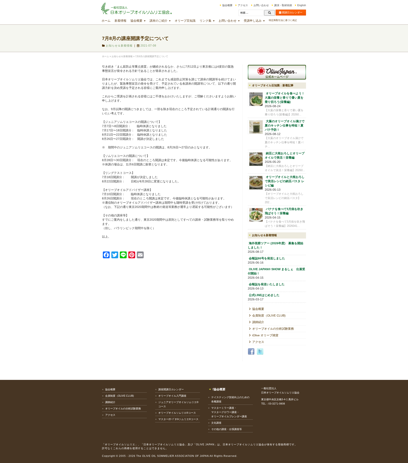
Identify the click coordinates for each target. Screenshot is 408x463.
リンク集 (205, 20)
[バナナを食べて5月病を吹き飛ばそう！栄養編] (255, 215)
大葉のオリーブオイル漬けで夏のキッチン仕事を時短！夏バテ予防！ (285, 125)
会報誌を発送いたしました (267, 284)
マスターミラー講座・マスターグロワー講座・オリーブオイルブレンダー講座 (229, 412)
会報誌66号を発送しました (267, 258)
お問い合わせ (261, 5)
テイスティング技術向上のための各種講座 (230, 399)
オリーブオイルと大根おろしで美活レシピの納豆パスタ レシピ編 (285, 181)
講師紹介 (258, 322)
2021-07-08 (148, 45)
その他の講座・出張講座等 (226, 429)
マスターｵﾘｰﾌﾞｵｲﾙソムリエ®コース (178, 419)
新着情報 (120, 20)
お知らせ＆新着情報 (119, 45)
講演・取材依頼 (283, 5)
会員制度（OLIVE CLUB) (269, 315)
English (301, 5)
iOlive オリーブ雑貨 (265, 335)
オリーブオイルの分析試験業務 (273, 328)
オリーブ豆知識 (185, 20)
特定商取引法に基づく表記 (283, 20)
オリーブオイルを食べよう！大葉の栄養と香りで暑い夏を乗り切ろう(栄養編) (285, 98)
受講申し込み (253, 20)
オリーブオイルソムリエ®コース (177, 412)
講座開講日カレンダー (171, 389)
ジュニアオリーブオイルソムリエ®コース (178, 404)
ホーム (106, 20)
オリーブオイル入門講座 (172, 395)
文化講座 (216, 422)
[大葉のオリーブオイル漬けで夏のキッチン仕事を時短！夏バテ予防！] (255, 127)
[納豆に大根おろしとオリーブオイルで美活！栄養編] (255, 159)
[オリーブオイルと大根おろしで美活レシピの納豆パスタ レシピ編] (255, 183)
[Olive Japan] (277, 72)
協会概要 (227, 5)
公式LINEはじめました (264, 295)
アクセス (243, 5)
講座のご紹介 (158, 20)
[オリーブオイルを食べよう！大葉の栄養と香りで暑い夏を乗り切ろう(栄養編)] (255, 99)
